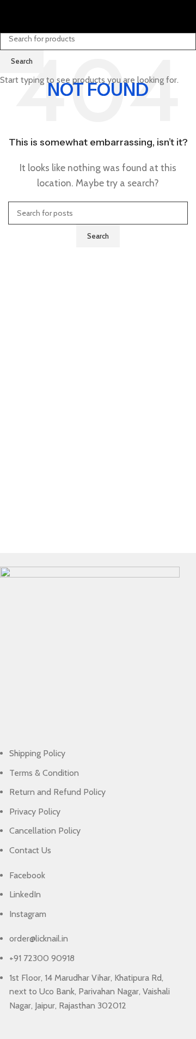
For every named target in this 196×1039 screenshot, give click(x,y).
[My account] (183, 16)
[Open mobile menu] (12, 16)
